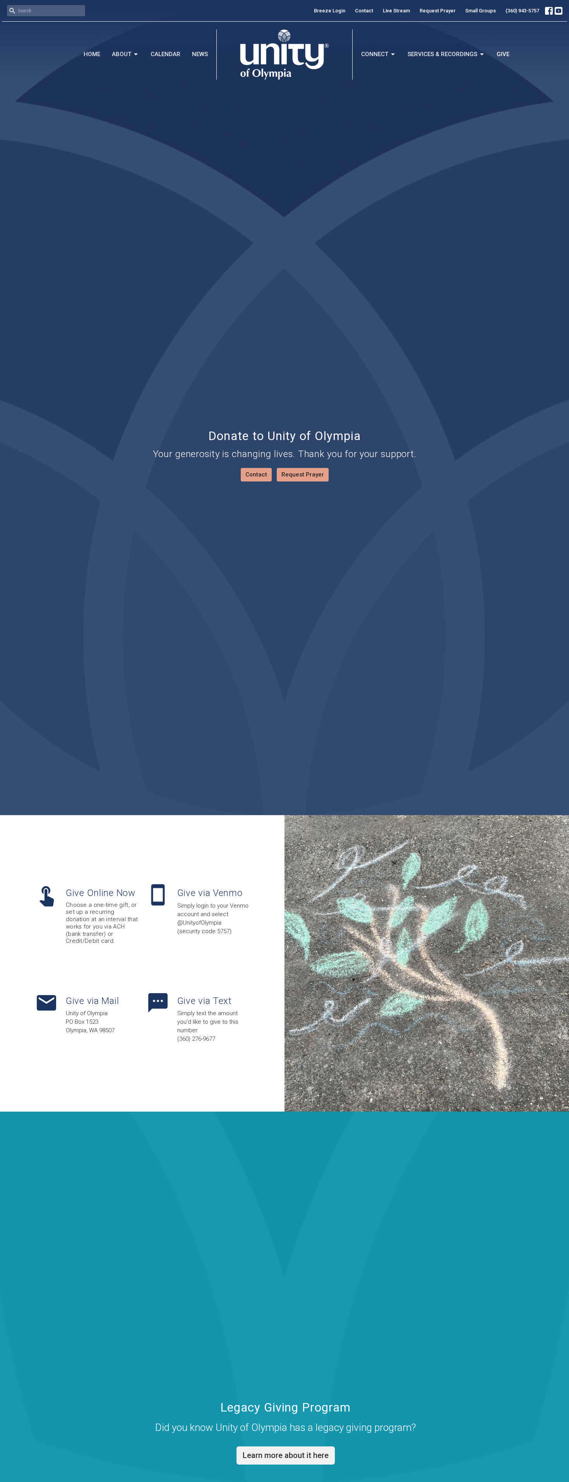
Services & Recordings (442, 54)
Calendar (165, 54)
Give (503, 54)
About (121, 54)
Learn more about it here (286, 1455)
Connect (374, 54)
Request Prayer (438, 11)
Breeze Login (329, 11)
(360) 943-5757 (522, 11)
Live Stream (396, 11)
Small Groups (480, 11)
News (200, 54)
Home (92, 54)
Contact (364, 11)
